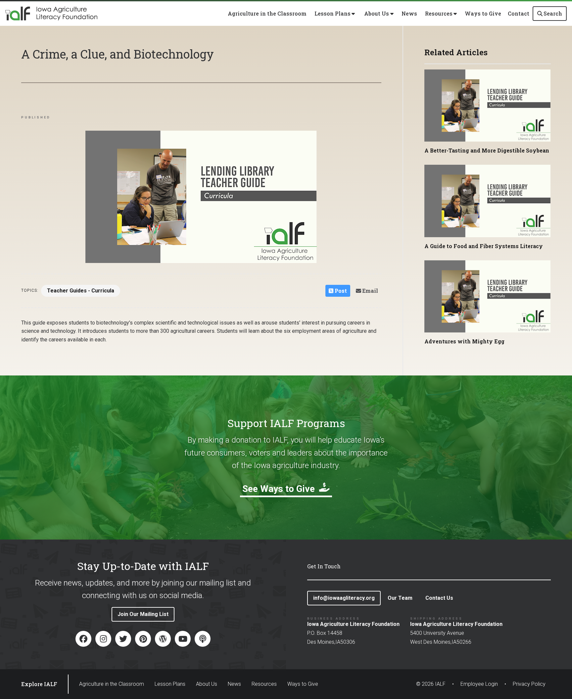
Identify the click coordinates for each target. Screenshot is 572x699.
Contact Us (439, 598)
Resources (264, 684)
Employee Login (479, 684)
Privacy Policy (529, 684)
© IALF (431, 684)
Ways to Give (483, 13)
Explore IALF (39, 683)
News (409, 13)
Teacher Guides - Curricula (80, 290)
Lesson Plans (170, 684)
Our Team (400, 598)
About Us (206, 684)
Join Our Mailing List (143, 614)
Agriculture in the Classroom (267, 13)
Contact (518, 13)
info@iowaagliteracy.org (344, 598)
